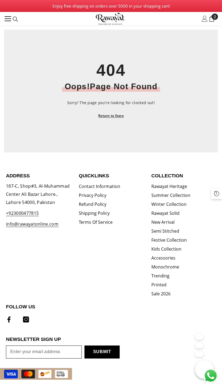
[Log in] (205, 19)
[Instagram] (25, 319)
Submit (102, 351)
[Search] (15, 19)
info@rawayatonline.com (32, 224)
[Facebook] (8, 319)
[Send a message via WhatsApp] (210, 375)
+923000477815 (22, 213)
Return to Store (111, 115)
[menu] (8, 18)
